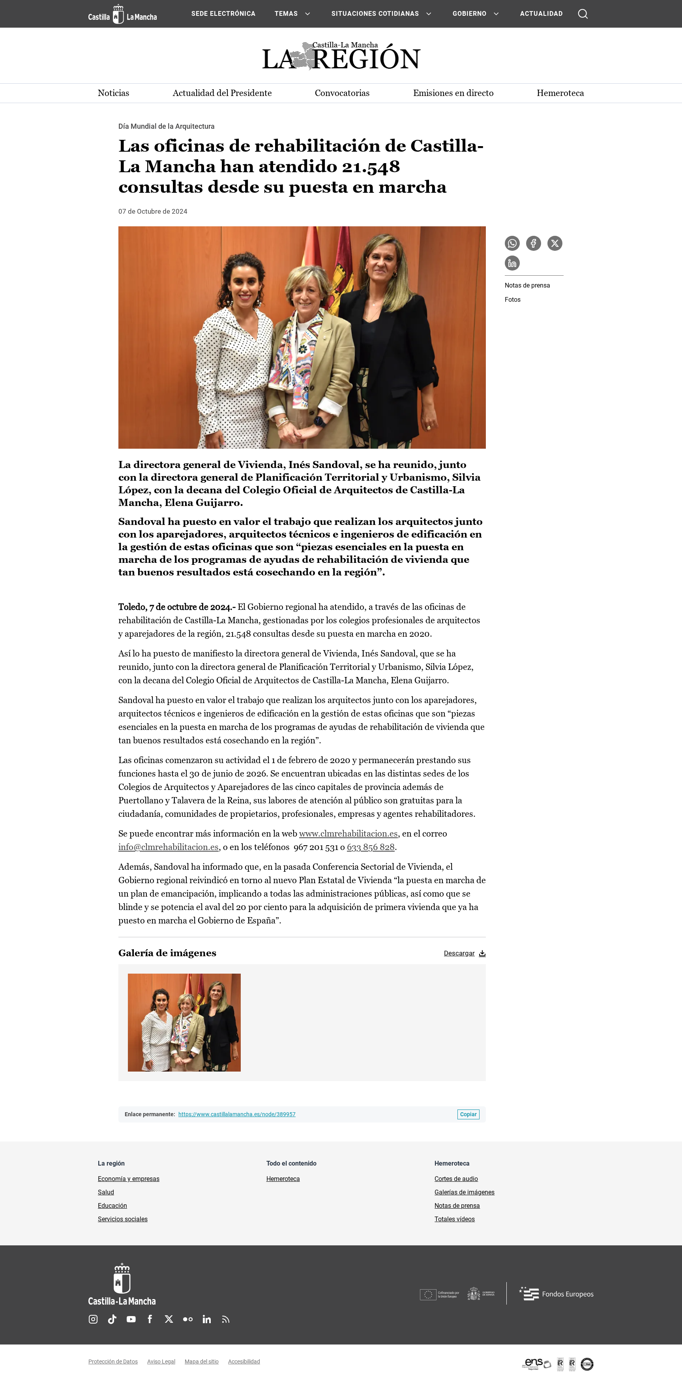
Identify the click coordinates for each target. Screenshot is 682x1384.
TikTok (112, 1319)
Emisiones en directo (453, 93)
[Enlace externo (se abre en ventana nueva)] (557, 1364)
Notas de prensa (527, 285)
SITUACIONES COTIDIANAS (375, 13)
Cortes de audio (456, 1179)
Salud (106, 1192)
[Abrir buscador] (583, 13)
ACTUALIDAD (541, 13)
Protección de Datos (113, 1361)
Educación (112, 1205)
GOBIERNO (470, 13)
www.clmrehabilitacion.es (348, 834)
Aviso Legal (161, 1361)
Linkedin (206, 1319)
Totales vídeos (455, 1219)
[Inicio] (195, 1284)
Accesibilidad (244, 1361)
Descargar (459, 953)
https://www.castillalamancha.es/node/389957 (237, 1114)
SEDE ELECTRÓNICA (223, 13)
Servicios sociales (123, 1219)
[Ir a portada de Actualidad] (341, 58)
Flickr (187, 1319)
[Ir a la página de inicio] (122, 14)
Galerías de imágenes (465, 1192)
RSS (225, 1319)
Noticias (113, 93)
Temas (286, 13)
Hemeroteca (560, 93)
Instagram (93, 1319)
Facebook (150, 1319)
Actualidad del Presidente (222, 93)
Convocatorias (342, 93)
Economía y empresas (128, 1179)
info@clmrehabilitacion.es (168, 847)
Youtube (131, 1319)
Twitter (168, 1319)
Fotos (513, 299)
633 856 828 (371, 847)
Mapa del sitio (202, 1361)
